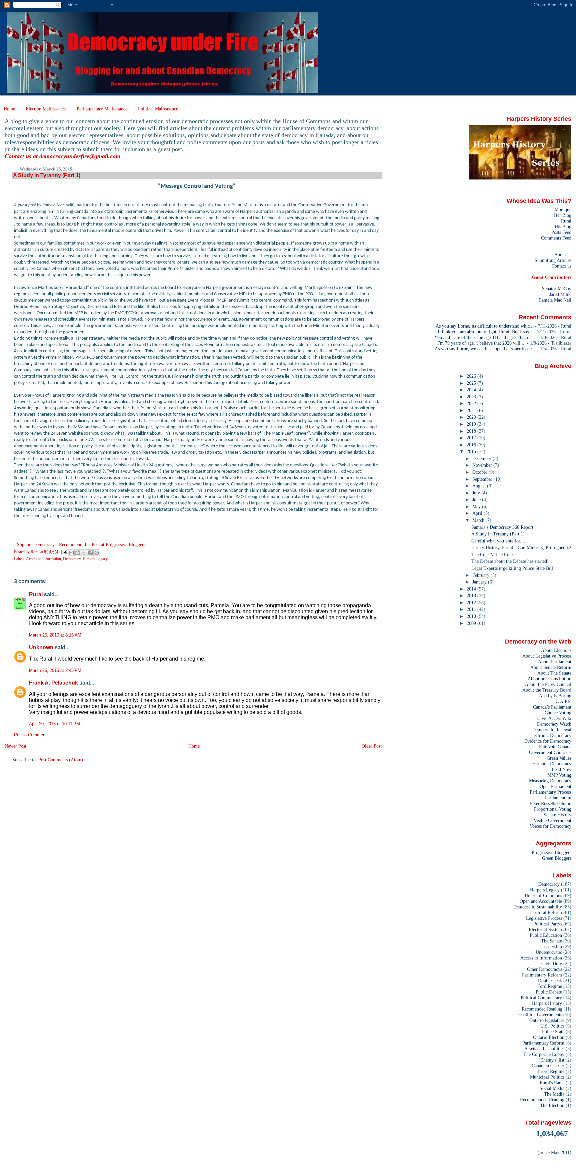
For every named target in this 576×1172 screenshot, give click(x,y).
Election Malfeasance (46, 108)
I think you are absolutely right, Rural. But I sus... (485, 331)
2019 (472, 424)
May (477, 506)
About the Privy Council (548, 684)
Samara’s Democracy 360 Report (502, 527)
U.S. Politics (552, 1026)
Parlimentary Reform (542, 975)
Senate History (557, 814)
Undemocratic (549, 952)
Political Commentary (541, 997)
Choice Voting (558, 712)
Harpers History (547, 1003)
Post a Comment (30, 735)
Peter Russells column (550, 803)
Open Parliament (555, 786)
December (482, 458)
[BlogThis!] (77, 552)
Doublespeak (550, 980)
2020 (472, 417)
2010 (472, 616)
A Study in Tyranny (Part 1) (498, 533)
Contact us (561, 266)
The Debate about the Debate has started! (510, 561)
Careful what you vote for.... (498, 540)
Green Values (559, 758)
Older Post (372, 746)
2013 (472, 595)
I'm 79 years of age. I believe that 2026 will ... (481, 343)
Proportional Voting (552, 809)
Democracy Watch (554, 724)
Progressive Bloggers (551, 852)
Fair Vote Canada (555, 746)
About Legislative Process (546, 656)
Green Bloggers (556, 858)
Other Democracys (544, 969)
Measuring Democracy (550, 780)
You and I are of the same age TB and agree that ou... (485, 337)
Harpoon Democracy (551, 763)
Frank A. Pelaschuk (53, 683)
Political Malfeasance (158, 108)
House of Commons (543, 895)
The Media (554, 1094)
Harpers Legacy (95, 559)
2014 (472, 589)
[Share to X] (84, 552)
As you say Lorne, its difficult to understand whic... (485, 326)
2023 (472, 396)
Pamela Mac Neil (555, 300)
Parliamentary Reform (543, 1043)
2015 (472, 451)
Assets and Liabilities (544, 1048)
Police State (553, 1031)
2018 (472, 431)
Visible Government (552, 820)
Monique (563, 209)
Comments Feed (556, 238)
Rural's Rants (552, 1082)
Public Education (546, 935)
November (482, 465)
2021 (472, 410)
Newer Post (15, 746)
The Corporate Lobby (543, 1054)
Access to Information (43, 559)
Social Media (552, 1088)
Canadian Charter (548, 1065)
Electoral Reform (545, 912)
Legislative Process (544, 918)
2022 (472, 403)
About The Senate (554, 673)
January (480, 581)
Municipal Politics (547, 1077)
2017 (472, 437)
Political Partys (547, 923)
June (477, 499)
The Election (552, 1105)
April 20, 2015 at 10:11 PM (54, 724)
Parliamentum (558, 797)
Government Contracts (550, 752)
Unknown (41, 647)
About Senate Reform (550, 667)
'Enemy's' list (551, 1060)
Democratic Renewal (551, 729)
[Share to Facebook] (90, 552)
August (479, 485)
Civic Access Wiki (554, 718)
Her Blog (562, 215)
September (483, 479)
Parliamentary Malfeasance (102, 108)
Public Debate (549, 992)
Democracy (72, 559)
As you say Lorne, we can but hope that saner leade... (485, 348)
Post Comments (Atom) (60, 759)
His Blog (563, 226)
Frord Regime (551, 1071)
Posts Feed (561, 232)
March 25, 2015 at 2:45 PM (55, 670)
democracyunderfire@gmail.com (79, 156)
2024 (472, 389)
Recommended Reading (542, 1099)
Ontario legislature (546, 1020)
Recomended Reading (542, 1009)
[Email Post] (63, 551)
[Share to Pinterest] (96, 552)
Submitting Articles (553, 260)
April (478, 513)
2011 (472, 609)
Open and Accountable (541, 901)
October (480, 472)
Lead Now (561, 769)
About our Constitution (549, 678)
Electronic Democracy (550, 735)
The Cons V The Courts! (494, 554)
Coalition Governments (540, 1014)
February (481, 575)
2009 (472, 623)
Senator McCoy (556, 288)
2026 (472, 376)
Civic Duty (551, 963)
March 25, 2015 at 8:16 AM (55, 635)
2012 (472, 602)
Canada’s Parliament (552, 707)
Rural (36, 594)
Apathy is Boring (555, 695)
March (479, 520)
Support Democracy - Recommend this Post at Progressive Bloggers (81, 544)
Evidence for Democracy (547, 741)
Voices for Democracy (550, 826)
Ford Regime (549, 986)
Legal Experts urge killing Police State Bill (512, 568)
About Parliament (554, 661)
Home (9, 108)
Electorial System (545, 929)
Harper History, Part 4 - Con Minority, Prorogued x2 (521, 547)
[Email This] (71, 552)
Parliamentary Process (550, 792)
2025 (472, 383)
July (476, 492)
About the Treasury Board (546, 690)
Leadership (551, 946)
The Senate (551, 940)
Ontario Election (548, 1037)
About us (562, 254)
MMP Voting (559, 775)
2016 (472, 444)
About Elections (556, 650)
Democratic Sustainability (537, 906)
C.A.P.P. (563, 701)
